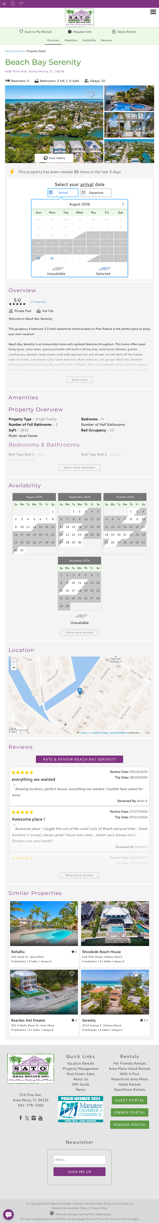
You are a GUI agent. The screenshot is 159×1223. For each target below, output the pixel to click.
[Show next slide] (77, 923)
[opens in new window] (20, 1118)
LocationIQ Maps (100, 732)
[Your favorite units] (21, 4)
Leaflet (83, 732)
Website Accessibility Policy (69, 1208)
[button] (153, 22)
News (80, 1089)
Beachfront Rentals (129, 1089)
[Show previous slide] (11, 923)
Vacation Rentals (80, 1063)
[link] (44, 934)
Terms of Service (120, 1219)
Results (14, 51)
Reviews (106, 40)
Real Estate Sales (81, 1073)
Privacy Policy (98, 1208)
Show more (80, 379)
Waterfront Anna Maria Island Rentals (129, 1081)
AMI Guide (80, 1084)
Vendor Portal (129, 1124)
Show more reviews (79, 875)
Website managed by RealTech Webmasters (83, 1214)
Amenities (71, 40)
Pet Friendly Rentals (129, 1063)
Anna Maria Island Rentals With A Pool (129, 1071)
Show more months (79, 632)
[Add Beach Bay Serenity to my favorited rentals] (91, 94)
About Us (80, 1078)
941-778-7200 (30, 1105)
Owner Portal (129, 1112)
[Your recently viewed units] (4, 4)
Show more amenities (79, 467)
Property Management (81, 1068)
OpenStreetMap (118, 732)
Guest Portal (129, 1100)
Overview (53, 40)
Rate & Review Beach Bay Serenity (79, 759)
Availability (89, 40)
